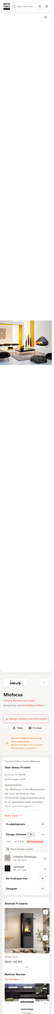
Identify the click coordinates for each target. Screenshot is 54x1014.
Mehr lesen (11, 816)
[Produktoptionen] (45, 912)
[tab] (8, 842)
